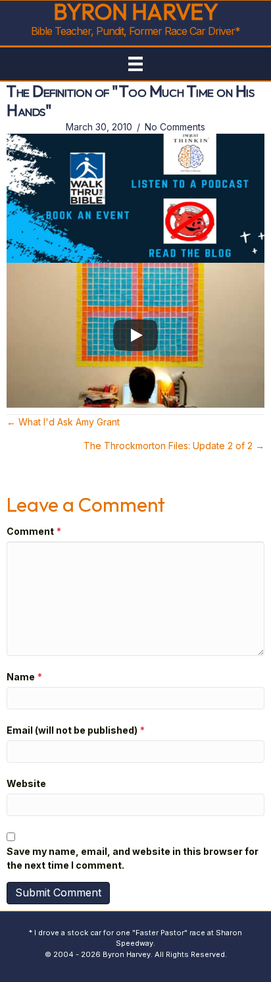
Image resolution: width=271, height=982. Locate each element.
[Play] (135, 335)
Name (24, 676)
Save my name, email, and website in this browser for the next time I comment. (133, 858)
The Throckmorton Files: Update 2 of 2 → (174, 445)
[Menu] (135, 63)
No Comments (175, 126)
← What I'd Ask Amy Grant (63, 421)
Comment (34, 531)
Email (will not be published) (76, 730)
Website (26, 783)
